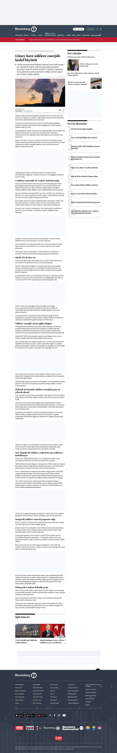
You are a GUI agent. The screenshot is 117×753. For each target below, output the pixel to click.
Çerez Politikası (90, 699)
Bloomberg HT (19, 51)
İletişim (88, 705)
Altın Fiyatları (36, 684)
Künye (17, 703)
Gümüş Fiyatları (72, 688)
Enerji (25, 51)
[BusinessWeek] (96, 35)
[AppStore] (19, 715)
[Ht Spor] (39, 728)
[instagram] (59, 715)
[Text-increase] (60, 110)
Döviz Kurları (53, 684)
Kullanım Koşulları (91, 692)
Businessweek (19, 684)
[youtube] (64, 715)
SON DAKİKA (20, 40)
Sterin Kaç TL (54, 697)
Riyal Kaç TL (53, 700)
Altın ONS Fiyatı (37, 703)
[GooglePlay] (31, 715)
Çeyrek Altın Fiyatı (38, 691)
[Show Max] (100, 728)
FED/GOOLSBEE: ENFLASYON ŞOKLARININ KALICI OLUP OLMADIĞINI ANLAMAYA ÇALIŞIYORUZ (54, 40)
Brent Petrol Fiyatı (73, 691)
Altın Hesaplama (73, 700)
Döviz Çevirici (54, 688)
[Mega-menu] (101, 29)
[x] (50, 715)
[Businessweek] (72, 728)
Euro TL (52, 694)
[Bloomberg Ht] (52, 728)
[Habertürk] (19, 728)
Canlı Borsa (71, 684)
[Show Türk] (93, 728)
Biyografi (88, 702)
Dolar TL (52, 691)
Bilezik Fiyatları (72, 694)
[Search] (97, 29)
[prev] (97, 40)
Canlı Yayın (18, 688)
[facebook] (54, 715)
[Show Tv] (88, 728)
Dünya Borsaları (19, 697)
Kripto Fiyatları (19, 700)
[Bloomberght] (26, 29)
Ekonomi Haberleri (20, 691)
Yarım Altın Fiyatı (38, 697)
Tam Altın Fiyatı (37, 694)
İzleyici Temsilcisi (91, 689)
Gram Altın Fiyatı (38, 688)
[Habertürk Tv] (30, 728)
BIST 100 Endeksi (72, 697)
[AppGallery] (42, 715)
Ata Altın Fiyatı (37, 700)
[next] (101, 40)
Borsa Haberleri (19, 694)
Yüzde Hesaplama (73, 703)
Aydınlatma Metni (91, 695)
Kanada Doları (54, 703)
